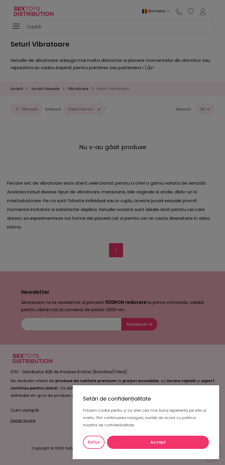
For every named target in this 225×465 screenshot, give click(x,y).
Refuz (94, 442)
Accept (158, 442)
